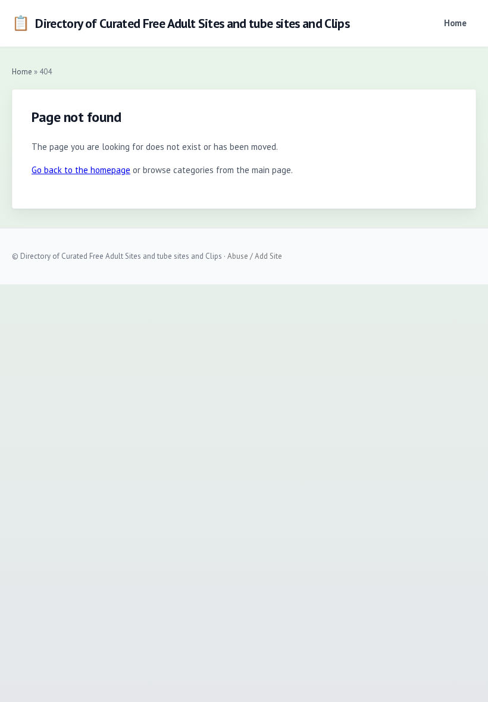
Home (455, 23)
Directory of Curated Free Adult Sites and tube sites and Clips (180, 23)
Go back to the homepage (81, 169)
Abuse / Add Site (254, 256)
